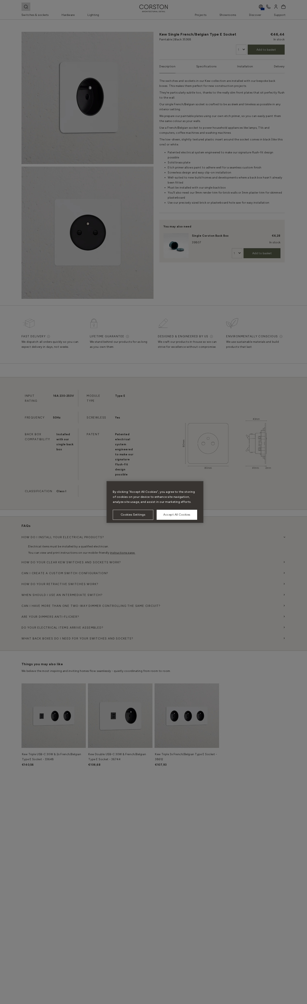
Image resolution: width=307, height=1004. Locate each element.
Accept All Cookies (176, 514)
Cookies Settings (133, 514)
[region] (155, 502)
